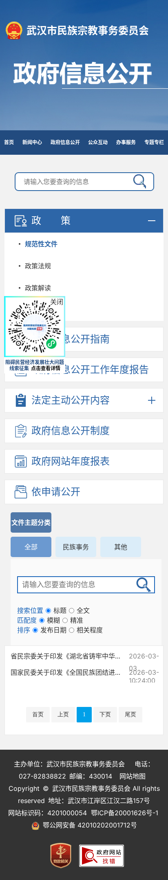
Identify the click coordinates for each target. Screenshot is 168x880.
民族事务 (76, 547)
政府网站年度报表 (70, 461)
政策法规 (38, 266)
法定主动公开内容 (70, 400)
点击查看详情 (45, 368)
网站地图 (132, 776)
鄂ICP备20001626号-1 (124, 813)
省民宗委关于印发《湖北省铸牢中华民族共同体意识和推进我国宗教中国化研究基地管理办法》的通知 (68, 656)
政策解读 (38, 288)
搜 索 (138, 181)
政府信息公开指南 (70, 339)
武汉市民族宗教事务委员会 (88, 30)
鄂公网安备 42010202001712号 (88, 825)
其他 (120, 547)
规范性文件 (41, 244)
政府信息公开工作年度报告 (90, 369)
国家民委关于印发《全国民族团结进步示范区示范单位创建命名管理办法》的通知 (68, 672)
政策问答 (38, 310)
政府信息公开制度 (70, 431)
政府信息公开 (84, 91)
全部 (31, 547)
